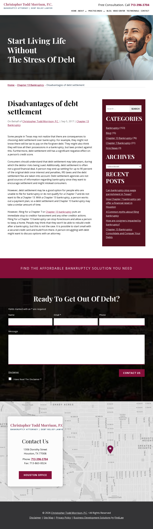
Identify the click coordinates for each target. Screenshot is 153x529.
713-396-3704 (140, 5)
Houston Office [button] (35, 475)
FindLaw (119, 517)
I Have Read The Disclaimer (27, 379)
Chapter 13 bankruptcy (59, 211)
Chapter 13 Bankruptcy (119, 138)
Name (11, 314)
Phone (102, 314)
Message (13, 331)
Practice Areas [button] (95, 11)
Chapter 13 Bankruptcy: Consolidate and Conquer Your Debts (123, 233)
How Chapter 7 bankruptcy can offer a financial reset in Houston (123, 202)
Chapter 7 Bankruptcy (118, 143)
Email (57, 314)
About (81, 11)
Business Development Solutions (92, 517)
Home (73, 11)
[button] (150, 507)
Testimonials (133, 11)
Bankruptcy (112, 128)
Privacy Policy (63, 517)
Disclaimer (13, 372)
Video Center (119, 11)
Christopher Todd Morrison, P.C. (40, 121)
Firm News (112, 148)
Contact (145, 11)
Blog (109, 11)
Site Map (48, 517)
